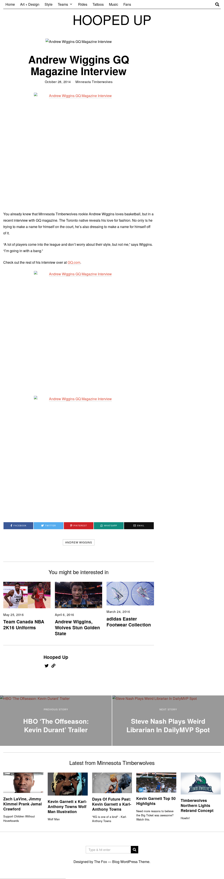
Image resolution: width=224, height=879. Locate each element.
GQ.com (74, 262)
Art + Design (29, 4)
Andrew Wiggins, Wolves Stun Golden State (77, 627)
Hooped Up (56, 657)
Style (48, 4)
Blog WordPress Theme (130, 861)
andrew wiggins (78, 542)
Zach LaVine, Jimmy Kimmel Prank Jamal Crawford (22, 804)
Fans (127, 4)
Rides (82, 4)
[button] (134, 849)
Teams (63, 4)
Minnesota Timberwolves (93, 81)
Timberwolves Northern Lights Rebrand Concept (197, 805)
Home (10, 4)
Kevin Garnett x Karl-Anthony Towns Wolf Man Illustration (67, 806)
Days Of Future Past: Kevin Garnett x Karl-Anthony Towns (111, 804)
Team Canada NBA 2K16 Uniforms (23, 624)
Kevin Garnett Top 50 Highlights (156, 801)
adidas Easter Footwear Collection (129, 621)
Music (113, 4)
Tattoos (98, 4)
